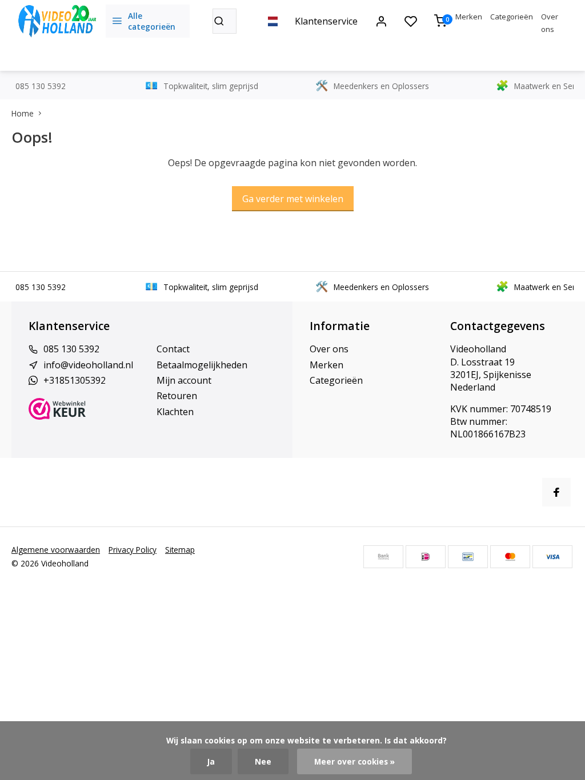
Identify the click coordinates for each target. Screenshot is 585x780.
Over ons (329, 349)
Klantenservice (326, 21)
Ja (211, 761)
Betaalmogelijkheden (202, 365)
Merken (468, 16)
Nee (263, 761)
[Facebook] (556, 492)
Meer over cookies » (354, 761)
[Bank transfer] (383, 556)
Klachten (175, 411)
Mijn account (184, 380)
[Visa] (552, 556)
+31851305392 (74, 380)
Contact (173, 349)
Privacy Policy (133, 549)
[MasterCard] (510, 556)
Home (22, 113)
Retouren (177, 395)
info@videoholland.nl (88, 365)
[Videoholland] (57, 21)
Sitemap (180, 549)
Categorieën (511, 16)
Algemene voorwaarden (55, 549)
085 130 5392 (71, 349)
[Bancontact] (468, 556)
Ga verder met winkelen (292, 198)
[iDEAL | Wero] (426, 556)
